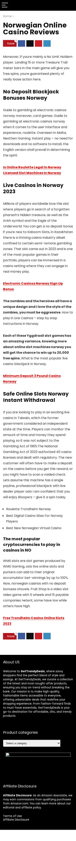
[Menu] (5, 5)
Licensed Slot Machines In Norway (32, 173)
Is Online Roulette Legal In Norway (32, 167)
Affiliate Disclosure (16, 820)
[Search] (70, 5)
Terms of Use (12, 816)
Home (7, 16)
